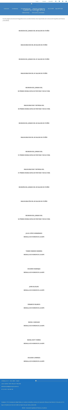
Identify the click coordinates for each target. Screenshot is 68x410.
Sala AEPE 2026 (59, 8)
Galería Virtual (25, 12)
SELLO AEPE (51, 8)
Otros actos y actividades (38, 12)
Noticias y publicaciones (39, 8)
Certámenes (15, 8)
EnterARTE (51, 1)
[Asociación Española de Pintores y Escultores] (34, 5)
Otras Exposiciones (25, 8)
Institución (6, 8)
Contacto (44, 1)
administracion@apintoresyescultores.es (10, 386)
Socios (37, 1)
